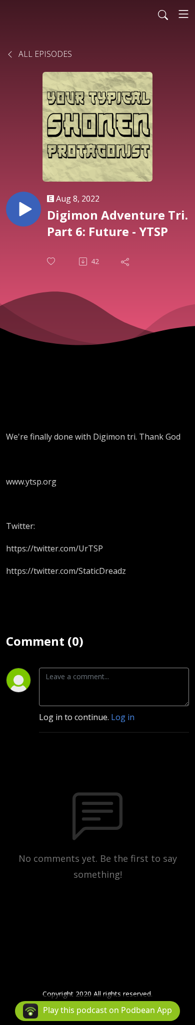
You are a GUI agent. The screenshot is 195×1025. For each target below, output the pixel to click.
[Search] (163, 14)
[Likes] (52, 261)
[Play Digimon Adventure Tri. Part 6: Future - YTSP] (23, 209)
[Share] (126, 261)
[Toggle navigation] (183, 13)
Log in (122, 717)
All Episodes (44, 53)
